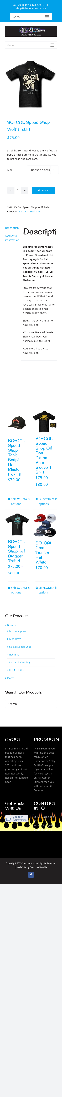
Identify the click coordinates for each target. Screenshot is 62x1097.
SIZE (9, 169)
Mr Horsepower (18, 631)
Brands (11, 625)
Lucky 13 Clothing (19, 662)
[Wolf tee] (31, 85)
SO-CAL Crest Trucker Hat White (44, 552)
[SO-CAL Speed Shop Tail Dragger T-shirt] (17, 524)
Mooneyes (15, 639)
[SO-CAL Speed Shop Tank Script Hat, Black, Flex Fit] (17, 423)
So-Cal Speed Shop (30, 211)
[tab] (12, 228)
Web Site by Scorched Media (32, 867)
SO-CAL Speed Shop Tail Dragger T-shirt (16, 551)
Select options (14, 501)
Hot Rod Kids (17, 670)
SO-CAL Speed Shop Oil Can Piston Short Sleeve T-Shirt (44, 455)
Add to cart (43, 190)
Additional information (12, 237)
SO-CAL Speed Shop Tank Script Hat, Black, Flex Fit (16, 457)
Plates (10, 678)
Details (23, 499)
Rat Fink (14, 654)
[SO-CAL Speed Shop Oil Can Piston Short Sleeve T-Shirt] (45, 422)
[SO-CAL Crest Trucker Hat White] (45, 525)
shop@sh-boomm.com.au (31, 8)
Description (12, 227)
